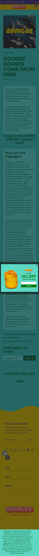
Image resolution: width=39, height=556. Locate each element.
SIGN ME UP (28, 286)
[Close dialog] (37, 265)
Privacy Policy (7, 543)
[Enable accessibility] (4, 453)
